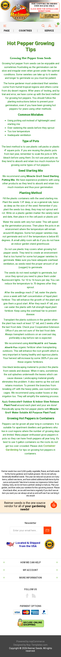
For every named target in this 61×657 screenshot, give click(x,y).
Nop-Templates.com (37, 645)
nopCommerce (37, 641)
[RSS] (33, 595)
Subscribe (47, 530)
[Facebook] (27, 595)
